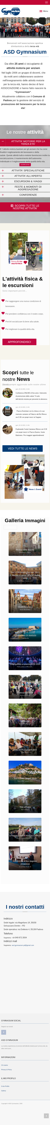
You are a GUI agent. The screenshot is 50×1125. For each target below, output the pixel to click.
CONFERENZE (28, 194)
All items (10, 527)
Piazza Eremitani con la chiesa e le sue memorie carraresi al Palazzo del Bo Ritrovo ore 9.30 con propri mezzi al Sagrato (31, 414)
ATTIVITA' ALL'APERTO (28, 175)
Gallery (3, 1091)
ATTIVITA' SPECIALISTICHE (28, 170)
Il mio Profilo (5, 1086)
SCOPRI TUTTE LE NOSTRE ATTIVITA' (26, 207)
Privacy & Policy (6, 1070)
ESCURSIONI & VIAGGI (28, 181)
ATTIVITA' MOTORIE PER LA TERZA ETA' (28, 142)
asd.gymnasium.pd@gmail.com (23, 945)
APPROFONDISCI (19, 341)
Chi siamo (4, 1065)
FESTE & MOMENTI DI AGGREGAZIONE (28, 188)
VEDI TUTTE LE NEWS (22, 448)
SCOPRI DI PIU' (25, 164)
